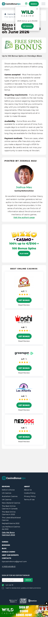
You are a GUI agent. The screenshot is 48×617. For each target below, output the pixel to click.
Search (34, 4)
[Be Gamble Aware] (13, 601)
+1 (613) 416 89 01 (8, 566)
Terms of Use (29, 499)
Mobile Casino (8, 552)
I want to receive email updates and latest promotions (23, 588)
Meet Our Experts (10, 555)
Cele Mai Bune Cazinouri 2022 (8, 533)
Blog (4, 548)
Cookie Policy (29, 493)
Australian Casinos (9, 496)
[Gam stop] (23, 600)
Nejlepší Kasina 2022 (10, 523)
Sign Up (28, 580)
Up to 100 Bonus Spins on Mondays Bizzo (22, 56)
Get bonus (27, 26)
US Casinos (6, 493)
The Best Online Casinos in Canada (10, 507)
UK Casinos (6, 499)
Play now (24, 253)
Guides (5, 542)
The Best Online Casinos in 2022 (8, 513)
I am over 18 (9, 585)
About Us (28, 490)
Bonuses (6, 545)
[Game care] (32, 600)
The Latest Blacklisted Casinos (11, 519)
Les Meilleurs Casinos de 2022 (11, 528)
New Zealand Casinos (11, 503)
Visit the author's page (24, 217)
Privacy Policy (30, 496)
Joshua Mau (24, 187)
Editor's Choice (8, 490)
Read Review (24, 305)
